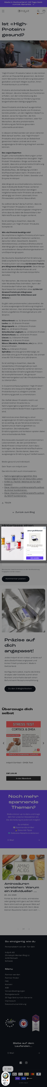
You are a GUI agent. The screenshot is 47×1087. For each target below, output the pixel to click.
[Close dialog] (44, 528)
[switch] (5, 1083)
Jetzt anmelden (34, 558)
